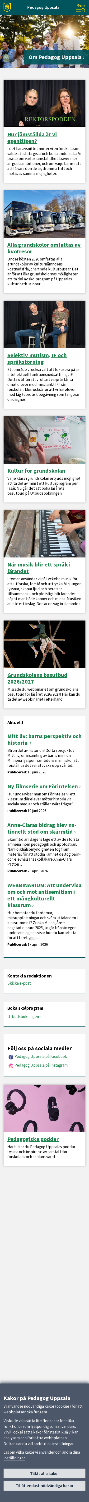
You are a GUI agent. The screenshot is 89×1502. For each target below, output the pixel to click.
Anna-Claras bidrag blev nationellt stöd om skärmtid (41, 828)
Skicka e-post (19, 983)
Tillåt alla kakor (44, 1473)
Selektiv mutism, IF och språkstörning (37, 358)
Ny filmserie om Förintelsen (42, 786)
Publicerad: (17, 772)
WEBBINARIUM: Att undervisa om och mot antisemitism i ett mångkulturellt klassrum (44, 895)
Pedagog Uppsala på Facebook (40, 1056)
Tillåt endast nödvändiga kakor (44, 1485)
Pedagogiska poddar (33, 1139)
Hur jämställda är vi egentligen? (32, 137)
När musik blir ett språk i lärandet (39, 568)
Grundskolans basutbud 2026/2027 (37, 678)
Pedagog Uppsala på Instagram (41, 1065)
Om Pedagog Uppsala (55, 57)
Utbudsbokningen (23, 1016)
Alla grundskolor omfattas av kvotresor (44, 248)
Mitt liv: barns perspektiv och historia (44, 739)
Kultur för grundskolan (36, 470)
